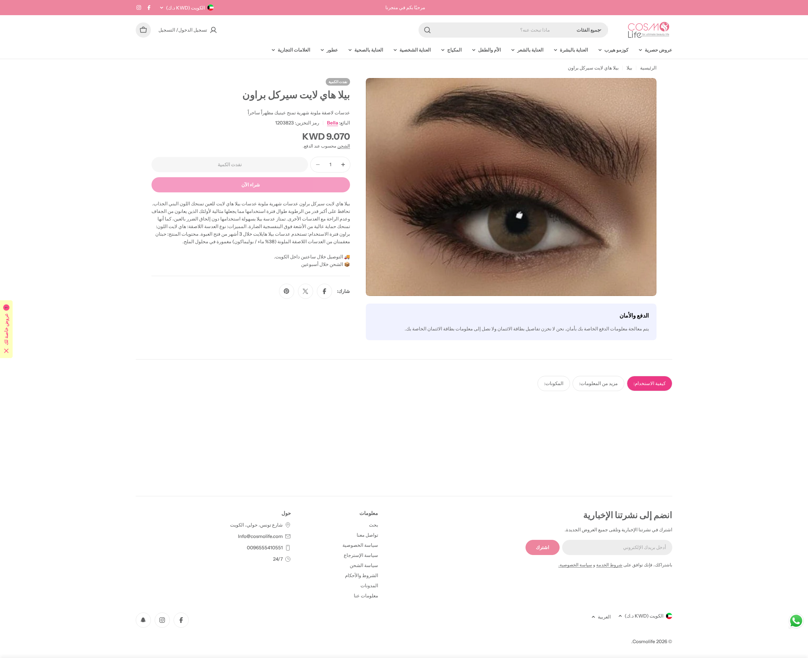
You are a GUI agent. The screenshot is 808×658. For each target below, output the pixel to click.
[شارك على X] (305, 291)
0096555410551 (265, 548)
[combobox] (513, 30)
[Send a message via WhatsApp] (796, 621)
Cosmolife (644, 641)
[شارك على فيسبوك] (324, 291)
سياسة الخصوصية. (575, 565)
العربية (604, 617)
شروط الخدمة (609, 565)
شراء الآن (250, 185)
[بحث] (427, 30)
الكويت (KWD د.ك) (185, 8)
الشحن (343, 145)
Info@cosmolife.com (260, 536)
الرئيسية (648, 68)
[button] (6, 329)
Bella (332, 123)
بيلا (629, 68)
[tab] (649, 383)
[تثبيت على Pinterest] (286, 291)
